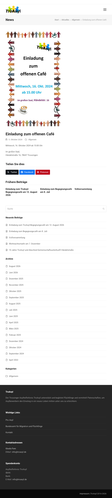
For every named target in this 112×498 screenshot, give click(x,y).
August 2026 (14, 266)
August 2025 (14, 303)
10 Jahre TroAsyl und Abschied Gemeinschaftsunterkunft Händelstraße (41, 250)
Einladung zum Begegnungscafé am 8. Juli (28, 231)
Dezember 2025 (16, 278)
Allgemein (32, 139)
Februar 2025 (15, 335)
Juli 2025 (13, 310)
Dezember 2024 (16, 341)
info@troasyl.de (19, 452)
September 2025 (16, 297)
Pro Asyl (9, 420)
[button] (104, 9)
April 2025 (13, 322)
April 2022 (13, 360)
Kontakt (9, 432)
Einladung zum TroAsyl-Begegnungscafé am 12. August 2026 (21, 192)
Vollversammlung (83, 189)
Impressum (84, 494)
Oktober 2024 (15, 347)
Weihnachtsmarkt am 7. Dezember (24, 244)
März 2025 (13, 328)
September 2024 (16, 353)
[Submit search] (103, 208)
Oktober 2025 (15, 291)
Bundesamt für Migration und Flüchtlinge (24, 426)
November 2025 (16, 285)
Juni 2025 (13, 316)
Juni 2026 (13, 272)
